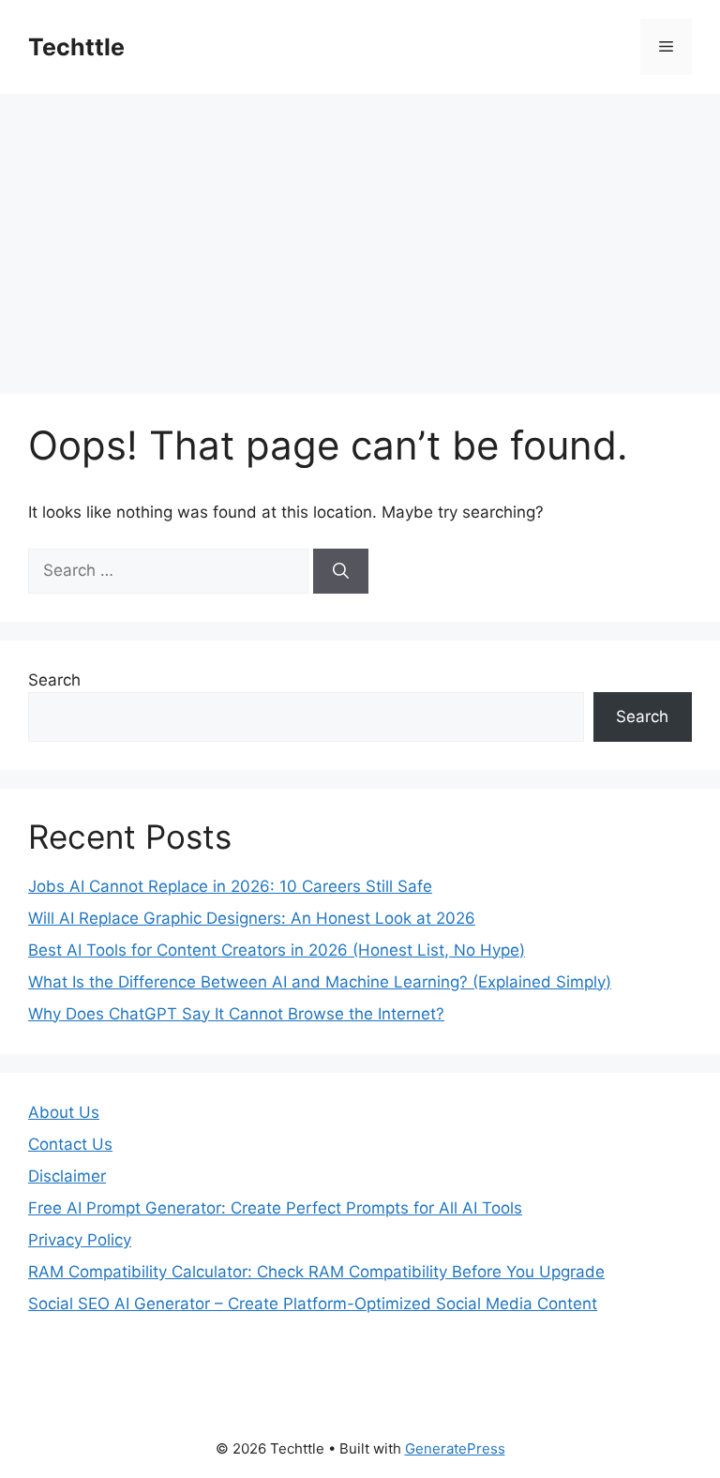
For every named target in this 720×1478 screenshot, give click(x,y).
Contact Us (70, 1144)
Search (54, 680)
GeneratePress (455, 1448)
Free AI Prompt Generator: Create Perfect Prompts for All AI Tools (275, 1208)
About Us (63, 1112)
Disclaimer (67, 1176)
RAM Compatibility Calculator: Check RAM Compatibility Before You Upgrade (316, 1271)
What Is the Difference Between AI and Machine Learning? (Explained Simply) (319, 982)
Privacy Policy (79, 1239)
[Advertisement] (360, 234)
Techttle (76, 47)
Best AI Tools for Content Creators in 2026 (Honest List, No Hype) (276, 950)
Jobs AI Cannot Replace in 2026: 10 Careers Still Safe (230, 886)
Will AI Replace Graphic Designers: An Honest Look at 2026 (251, 918)
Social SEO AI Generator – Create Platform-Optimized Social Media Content (312, 1303)
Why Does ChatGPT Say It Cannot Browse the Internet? (236, 1013)
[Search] (340, 571)
